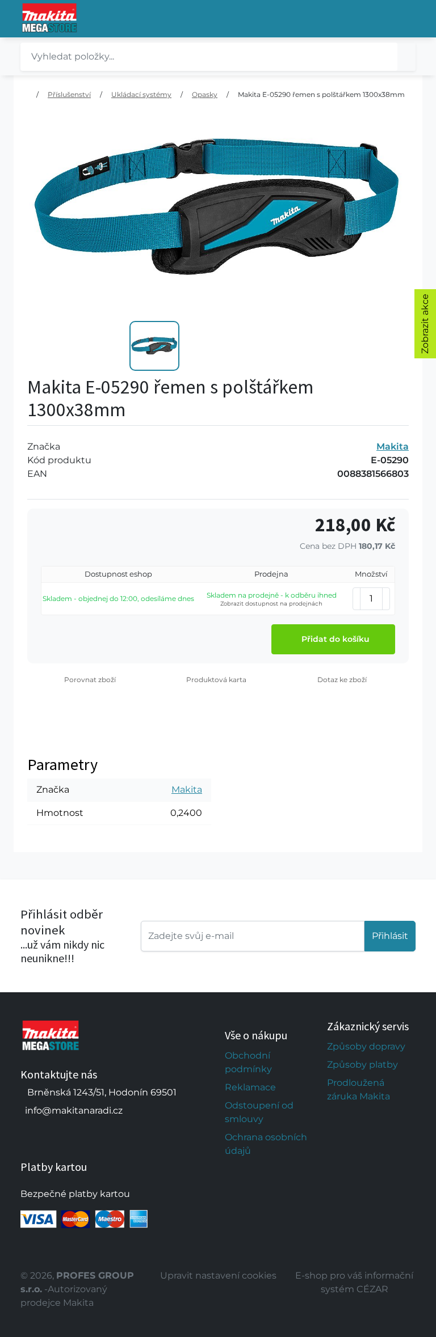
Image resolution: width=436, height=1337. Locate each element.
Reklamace (250, 1087)
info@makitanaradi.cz (74, 1110)
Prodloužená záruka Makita (358, 1089)
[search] (406, 57)
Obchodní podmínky (248, 1062)
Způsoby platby (362, 1064)
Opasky (204, 94)
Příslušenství (69, 94)
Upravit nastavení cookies (218, 1275)
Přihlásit (390, 935)
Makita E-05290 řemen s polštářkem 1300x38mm (321, 94)
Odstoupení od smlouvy (259, 1112)
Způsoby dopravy (366, 1046)
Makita (392, 446)
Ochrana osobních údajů (266, 1144)
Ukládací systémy (141, 94)
